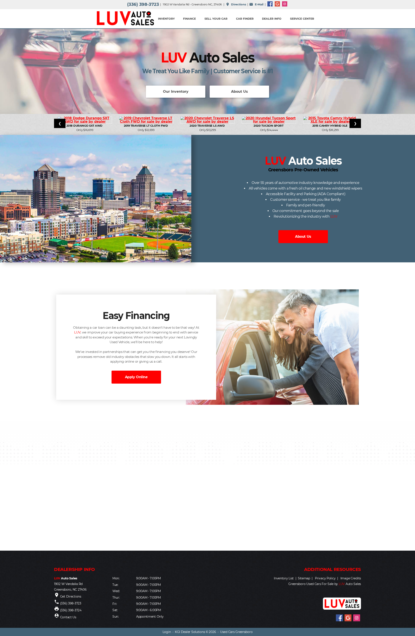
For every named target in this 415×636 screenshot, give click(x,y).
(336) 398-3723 (143, 4)
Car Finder (245, 18)
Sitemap (304, 578)
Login (167, 632)
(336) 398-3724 (70, 610)
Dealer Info (271, 18)
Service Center (302, 18)
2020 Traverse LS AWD (207, 125)
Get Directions (70, 596)
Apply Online (136, 377)
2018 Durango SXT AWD (84, 125)
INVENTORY (166, 18)
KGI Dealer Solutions (190, 632)
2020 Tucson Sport (269, 125)
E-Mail (256, 4)
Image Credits (350, 578)
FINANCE (189, 18)
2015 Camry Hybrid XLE (330, 125)
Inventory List (284, 578)
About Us (239, 91)
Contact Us (68, 617)
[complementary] (402, 623)
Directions (236, 4)
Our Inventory (175, 91)
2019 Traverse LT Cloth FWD (146, 125)
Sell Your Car (215, 18)
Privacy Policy (325, 578)
